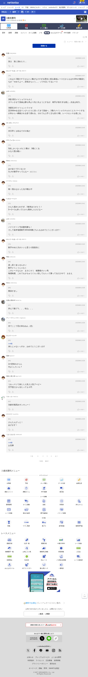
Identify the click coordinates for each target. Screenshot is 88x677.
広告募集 (49, 660)
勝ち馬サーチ (44, 568)
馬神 (10, 356)
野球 (45, 668)
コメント (24, 33)
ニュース (10, 7)
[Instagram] (53, 650)
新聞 (10, 33)
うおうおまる (14, 434)
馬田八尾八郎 (13, 376)
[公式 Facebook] (34, 650)
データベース (72, 7)
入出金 (78, 551)
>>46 (10, 344)
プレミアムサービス (42, 657)
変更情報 (61, 551)
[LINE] (40, 650)
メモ (40, 33)
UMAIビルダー (35, 7)
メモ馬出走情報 (61, 560)
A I (23, 7)
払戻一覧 (27, 543)
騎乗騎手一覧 (9, 551)
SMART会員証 (54, 668)
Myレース (44, 560)
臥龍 (11, 53)
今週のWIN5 (61, 543)
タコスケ (12, 414)
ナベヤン (11, 181)
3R (32, 12)
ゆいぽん (12, 123)
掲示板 (47, 33)
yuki (10, 91)
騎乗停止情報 (44, 551)
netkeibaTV (53, 7)
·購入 (44, 28)
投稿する (44, 46)
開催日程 (9, 543)
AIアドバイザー (27, 568)
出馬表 (9, 28)
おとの (11, 335)
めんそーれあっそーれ (16, 71)
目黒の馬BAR (13, 300)
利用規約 (31, 660)
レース (17, 7)
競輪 (83, 2)
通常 (3, 33)
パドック (75, 33)
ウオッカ (12, 396)
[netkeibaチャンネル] (47, 650)
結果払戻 (79, 28)
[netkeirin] (44, 625)
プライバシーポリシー (40, 664)
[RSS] (60, 650)
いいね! (81, 66)
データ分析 (61, 28)
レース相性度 (78, 560)
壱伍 (10, 257)
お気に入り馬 (27, 551)
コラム (44, 7)
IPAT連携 (67, 33)
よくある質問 (56, 657)
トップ (3, 7)
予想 (26, 7)
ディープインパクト (15, 318)
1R (28, 12)
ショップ (81, 7)
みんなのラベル (56, 33)
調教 (16, 33)
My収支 (26, 560)
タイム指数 (33, 33)
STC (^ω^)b (13, 140)
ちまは (11, 198)
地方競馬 (62, 7)
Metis (11, 161)
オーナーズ (33, 668)
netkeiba (13, 2)
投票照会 (9, 560)
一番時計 (61, 568)
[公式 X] (28, 650)
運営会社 (53, 664)
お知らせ (30, 657)
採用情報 (57, 660)
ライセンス (40, 660)
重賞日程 (44, 543)
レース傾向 (78, 543)
